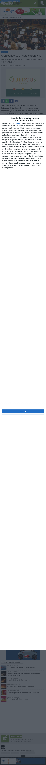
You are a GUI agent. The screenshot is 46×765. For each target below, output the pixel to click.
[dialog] (23, 382)
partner (18, 123)
